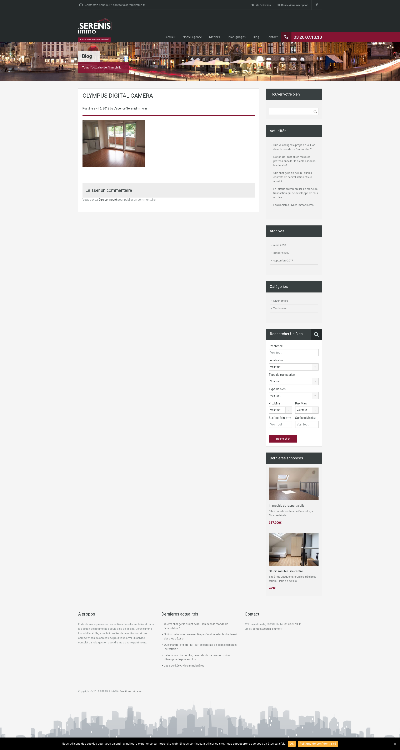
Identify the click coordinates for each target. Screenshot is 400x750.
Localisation (276, 360)
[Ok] (395, 744)
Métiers (214, 37)
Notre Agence (192, 37)
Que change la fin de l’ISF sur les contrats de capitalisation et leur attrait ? (292, 177)
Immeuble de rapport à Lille (287, 505)
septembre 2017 (283, 260)
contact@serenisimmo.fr (129, 4)
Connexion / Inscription (294, 5)
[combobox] (294, 367)
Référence (276, 346)
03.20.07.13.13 (292, 624)
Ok (292, 743)
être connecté (108, 199)
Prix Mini (274, 403)
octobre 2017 (281, 252)
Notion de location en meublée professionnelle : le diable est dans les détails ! (294, 161)
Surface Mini (280, 417)
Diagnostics (280, 300)
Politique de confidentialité (318, 743)
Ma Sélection (263, 5)
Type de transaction (282, 374)
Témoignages (236, 37)
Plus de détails (277, 515)
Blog (256, 37)
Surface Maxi (306, 417)
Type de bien (277, 389)
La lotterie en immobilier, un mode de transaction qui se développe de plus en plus (295, 193)
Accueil (170, 37)
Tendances (279, 308)
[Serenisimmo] (95, 28)
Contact (272, 37)
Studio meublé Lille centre (286, 571)
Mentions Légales (130, 691)
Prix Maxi (301, 403)
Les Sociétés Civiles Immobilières (293, 204)
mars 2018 (279, 245)
